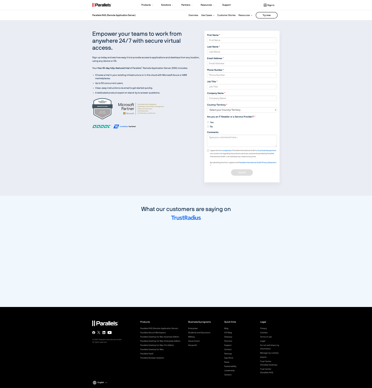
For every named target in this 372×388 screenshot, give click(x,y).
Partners (228, 341)
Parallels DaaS (146, 354)
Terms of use (266, 337)
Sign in (270, 5)
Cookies (264, 333)
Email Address (215, 58)
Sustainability (230, 366)
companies (226, 150)
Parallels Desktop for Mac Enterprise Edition (160, 341)
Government (194, 341)
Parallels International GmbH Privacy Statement (257, 162)
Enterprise (193, 328)
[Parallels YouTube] (110, 332)
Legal (262, 341)
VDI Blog (228, 333)
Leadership (229, 371)
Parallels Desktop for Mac (152, 350)
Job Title (212, 81)
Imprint (263, 357)
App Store (228, 358)
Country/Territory (216, 105)
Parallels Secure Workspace (153, 333)
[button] (147, 5)
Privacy (263, 328)
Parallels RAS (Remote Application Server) (114, 15)
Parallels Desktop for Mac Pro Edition (157, 345)
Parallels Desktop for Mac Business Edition (159, 337)
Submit (242, 172)
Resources (244, 15)
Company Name (215, 93)
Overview (193, 15)
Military (191, 337)
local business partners (267, 150)
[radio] (208, 122)
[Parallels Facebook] (93, 332)
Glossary (228, 337)
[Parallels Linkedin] (103, 332)
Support (227, 345)
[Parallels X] (98, 332)
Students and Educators (199, 333)
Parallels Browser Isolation (152, 358)
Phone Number (215, 70)
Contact (228, 350)
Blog (226, 328)
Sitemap (228, 354)
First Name (213, 35)
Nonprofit (192, 345)
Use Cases (206, 15)
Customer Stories (226, 15)
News (226, 362)
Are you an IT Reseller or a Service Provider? (230, 117)
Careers (227, 375)
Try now (267, 15)
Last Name (213, 47)
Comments (212, 132)
